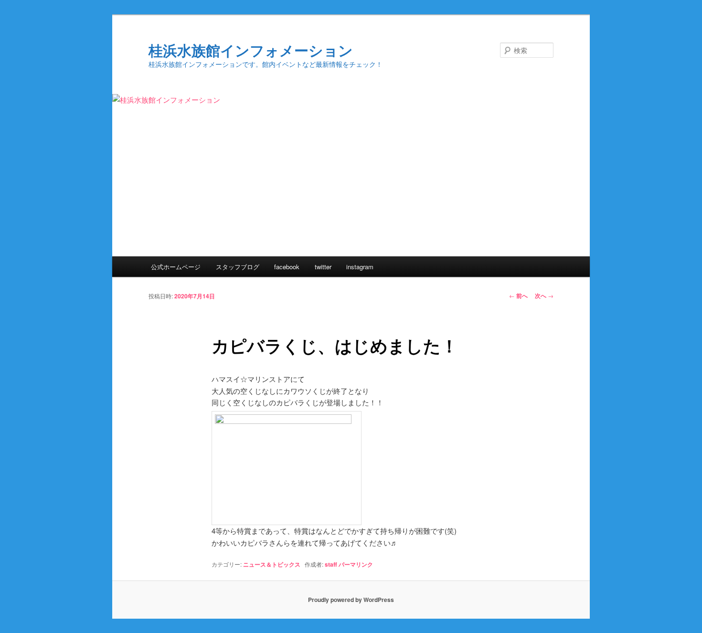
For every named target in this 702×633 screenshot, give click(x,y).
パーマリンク (356, 564)
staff (331, 564)
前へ (518, 295)
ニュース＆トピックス (271, 564)
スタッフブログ (237, 266)
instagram (359, 266)
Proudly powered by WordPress (351, 599)
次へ (544, 295)
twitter (323, 266)
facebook (286, 266)
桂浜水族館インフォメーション (251, 50)
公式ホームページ (176, 266)
